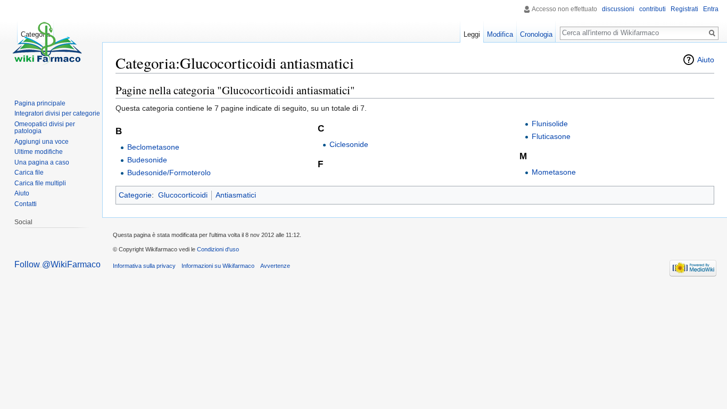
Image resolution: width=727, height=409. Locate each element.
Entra (710, 9)
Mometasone (554, 172)
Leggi (472, 34)
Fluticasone (551, 136)
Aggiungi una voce (41, 141)
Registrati (684, 9)
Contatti (25, 204)
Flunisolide (550, 123)
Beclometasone (153, 147)
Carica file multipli (40, 183)
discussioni (618, 9)
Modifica (500, 34)
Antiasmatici (236, 195)
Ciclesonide (348, 144)
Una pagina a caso (41, 162)
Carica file (29, 172)
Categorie (135, 195)
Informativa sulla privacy (144, 266)
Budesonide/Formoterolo (169, 172)
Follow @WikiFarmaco (57, 264)
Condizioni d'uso (218, 249)
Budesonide (147, 160)
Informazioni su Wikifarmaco (217, 266)
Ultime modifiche (38, 152)
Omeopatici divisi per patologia (44, 127)
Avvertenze (275, 266)
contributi (652, 9)
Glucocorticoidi (183, 195)
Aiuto (705, 59)
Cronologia (536, 34)
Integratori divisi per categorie (57, 113)
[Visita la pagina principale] (46, 42)
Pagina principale (39, 103)
